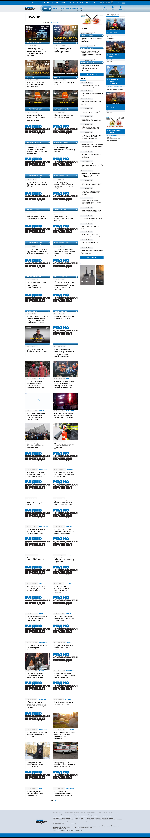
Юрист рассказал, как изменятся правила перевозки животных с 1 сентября (91, 192)
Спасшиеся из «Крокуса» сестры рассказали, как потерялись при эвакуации (64, 415)
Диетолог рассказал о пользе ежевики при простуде (90, 86)
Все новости (91, 258)
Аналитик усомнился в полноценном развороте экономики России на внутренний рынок (92, 252)
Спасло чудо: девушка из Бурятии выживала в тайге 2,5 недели (37, 184)
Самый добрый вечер (87, 62)
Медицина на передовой (61, 142)
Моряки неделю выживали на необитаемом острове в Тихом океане (64, 117)
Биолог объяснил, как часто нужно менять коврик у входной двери (91, 183)
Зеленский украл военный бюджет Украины (68, 8)
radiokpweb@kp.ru (57, 817)
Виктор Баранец (111, 89)
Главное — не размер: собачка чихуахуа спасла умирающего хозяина (36, 675)
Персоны (113, 9)
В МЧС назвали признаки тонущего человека (63, 703)
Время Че (29, 343)
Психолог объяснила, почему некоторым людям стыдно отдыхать (92, 235)
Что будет (57, 77)
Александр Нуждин (112, 140)
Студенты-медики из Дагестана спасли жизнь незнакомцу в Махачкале (36, 217)
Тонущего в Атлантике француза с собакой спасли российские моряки (37, 474)
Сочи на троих (31, 77)
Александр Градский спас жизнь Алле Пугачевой (36, 559)
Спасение (34, 17)
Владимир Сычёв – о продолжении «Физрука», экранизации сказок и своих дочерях (91, 40)
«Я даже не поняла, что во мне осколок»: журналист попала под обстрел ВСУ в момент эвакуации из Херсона (64, 285)
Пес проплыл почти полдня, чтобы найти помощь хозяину (35, 764)
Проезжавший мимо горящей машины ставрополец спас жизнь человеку (63, 217)
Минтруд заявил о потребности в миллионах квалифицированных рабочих (91, 103)
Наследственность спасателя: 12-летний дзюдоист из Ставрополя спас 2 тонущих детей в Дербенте (36, 51)
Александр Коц (111, 114)
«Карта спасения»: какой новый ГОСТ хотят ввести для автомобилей (36, 588)
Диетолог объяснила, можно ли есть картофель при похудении (92, 219)
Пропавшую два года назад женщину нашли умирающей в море (37, 647)
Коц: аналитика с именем (112, 110)
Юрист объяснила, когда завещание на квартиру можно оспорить (91, 111)
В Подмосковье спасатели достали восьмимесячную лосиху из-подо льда (64, 531)
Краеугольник (58, 42)
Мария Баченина (111, 63)
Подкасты (105, 9)
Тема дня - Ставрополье (34, 42)
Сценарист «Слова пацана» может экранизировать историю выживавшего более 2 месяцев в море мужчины (64, 385)
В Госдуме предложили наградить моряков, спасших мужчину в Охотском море (36, 416)
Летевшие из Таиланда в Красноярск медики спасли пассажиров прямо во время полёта (64, 252)
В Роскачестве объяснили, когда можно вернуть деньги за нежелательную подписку (91, 136)
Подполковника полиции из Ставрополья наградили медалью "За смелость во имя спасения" (37, 150)
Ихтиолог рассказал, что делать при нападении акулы (36, 503)
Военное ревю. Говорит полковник (114, 81)
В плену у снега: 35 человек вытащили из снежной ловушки (37, 734)
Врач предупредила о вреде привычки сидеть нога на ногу (90, 243)
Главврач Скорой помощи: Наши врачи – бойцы (64, 317)
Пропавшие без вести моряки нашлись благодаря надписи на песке (64, 675)
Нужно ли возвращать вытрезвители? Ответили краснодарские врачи (64, 50)
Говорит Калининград (60, 311)
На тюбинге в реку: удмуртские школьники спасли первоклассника (63, 793)
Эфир (120, 9)
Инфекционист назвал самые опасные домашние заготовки (90, 127)
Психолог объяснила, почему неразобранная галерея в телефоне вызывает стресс (91, 202)
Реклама (88, 2)
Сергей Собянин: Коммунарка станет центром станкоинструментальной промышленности (92, 146)
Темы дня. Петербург (33, 311)
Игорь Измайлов (120, 114)
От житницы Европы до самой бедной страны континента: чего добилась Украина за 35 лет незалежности (90, 68)
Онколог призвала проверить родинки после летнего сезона (90, 227)
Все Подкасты (92, 74)
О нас (94, 2)
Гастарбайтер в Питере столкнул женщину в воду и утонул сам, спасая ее (64, 764)
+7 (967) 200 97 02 (60, 2)
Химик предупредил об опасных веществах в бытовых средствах (91, 119)
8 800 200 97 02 (44, 2)
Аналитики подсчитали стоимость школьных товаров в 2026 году (91, 211)
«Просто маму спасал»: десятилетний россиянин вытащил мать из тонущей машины (37, 705)
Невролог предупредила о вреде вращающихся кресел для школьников (91, 156)
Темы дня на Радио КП (60, 276)
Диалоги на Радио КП (87, 35)
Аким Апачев (119, 89)
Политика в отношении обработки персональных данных (67, 830)
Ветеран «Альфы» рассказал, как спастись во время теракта (37, 446)
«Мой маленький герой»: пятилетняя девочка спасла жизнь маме (64, 618)
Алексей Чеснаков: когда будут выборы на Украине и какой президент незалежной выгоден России (91, 53)
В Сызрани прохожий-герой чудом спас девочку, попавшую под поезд (37, 531)
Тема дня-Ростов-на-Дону (34, 276)
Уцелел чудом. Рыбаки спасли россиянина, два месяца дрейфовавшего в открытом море (36, 118)
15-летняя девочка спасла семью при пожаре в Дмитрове (64, 446)
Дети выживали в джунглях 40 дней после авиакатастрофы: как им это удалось (63, 185)
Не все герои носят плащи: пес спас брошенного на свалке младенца (37, 618)
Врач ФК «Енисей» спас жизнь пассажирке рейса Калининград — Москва (63, 503)
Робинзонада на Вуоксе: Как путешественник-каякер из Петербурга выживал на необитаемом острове (37, 319)
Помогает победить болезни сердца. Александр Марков (64, 149)
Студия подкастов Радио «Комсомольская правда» (34, 109)
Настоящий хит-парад (92, 20)
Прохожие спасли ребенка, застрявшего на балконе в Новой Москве (64, 474)
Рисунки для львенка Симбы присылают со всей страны (37, 351)
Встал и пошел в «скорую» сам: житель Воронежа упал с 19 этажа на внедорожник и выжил (37, 252)
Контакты (71, 2)
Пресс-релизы (80, 2)
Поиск (118, 3)
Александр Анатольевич (113, 138)
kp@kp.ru (73, 823)
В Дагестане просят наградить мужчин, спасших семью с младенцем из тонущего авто (36, 385)
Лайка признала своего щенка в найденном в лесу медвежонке (37, 793)
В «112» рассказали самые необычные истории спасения (64, 647)
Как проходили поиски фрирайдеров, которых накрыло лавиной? (35, 84)
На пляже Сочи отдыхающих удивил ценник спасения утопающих (62, 589)
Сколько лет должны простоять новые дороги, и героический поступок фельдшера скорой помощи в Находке (64, 353)
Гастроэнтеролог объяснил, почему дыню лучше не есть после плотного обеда (92, 165)
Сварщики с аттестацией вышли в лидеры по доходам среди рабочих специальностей (91, 175)
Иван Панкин (110, 38)
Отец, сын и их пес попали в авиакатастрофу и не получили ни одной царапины (64, 735)
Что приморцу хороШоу (61, 343)
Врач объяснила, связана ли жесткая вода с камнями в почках (92, 94)
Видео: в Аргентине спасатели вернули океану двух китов (64, 560)
